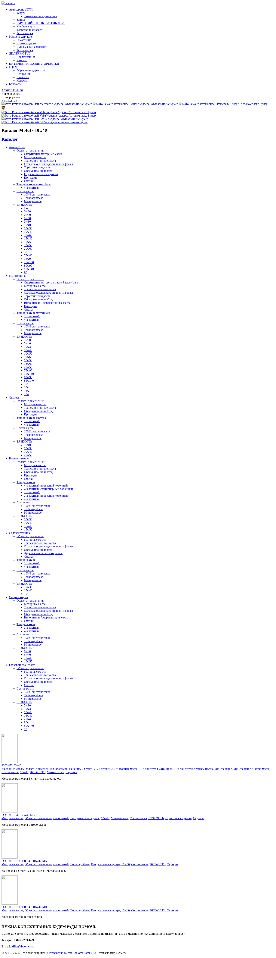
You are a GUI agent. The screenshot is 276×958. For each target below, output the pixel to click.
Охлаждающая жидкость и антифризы (48, 164)
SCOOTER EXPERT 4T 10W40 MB (24, 907)
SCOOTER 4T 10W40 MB (18, 814)
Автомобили (17, 147)
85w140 (29, 269)
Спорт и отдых (18, 597)
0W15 (27, 208)
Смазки (29, 181)
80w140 (29, 725)
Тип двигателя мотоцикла (33, 313)
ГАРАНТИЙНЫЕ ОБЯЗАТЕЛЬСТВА (41, 23)
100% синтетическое (37, 194)
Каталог (22, 60)
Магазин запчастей (21, 36)
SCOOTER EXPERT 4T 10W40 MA (24, 861)
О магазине (24, 40)
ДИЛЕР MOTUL (20, 53)
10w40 (28, 231)
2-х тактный (32, 316)
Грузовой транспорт (22, 664)
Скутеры (14, 397)
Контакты (15, 84)
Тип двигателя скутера (31, 417)
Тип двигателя (26, 482)
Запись (21, 19)
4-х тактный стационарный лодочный (48, 488)
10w (26, 387)
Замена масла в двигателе (40, 16)
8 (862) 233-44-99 (12, 90)
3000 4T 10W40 (11, 765)
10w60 (28, 235)
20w (26, 394)
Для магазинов (26, 56)
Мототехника (17, 275)
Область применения (30, 150)
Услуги (21, 12)
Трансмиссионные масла (40, 160)
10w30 (28, 228)
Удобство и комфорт (29, 29)
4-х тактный (32, 187)
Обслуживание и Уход (38, 170)
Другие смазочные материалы (43, 553)
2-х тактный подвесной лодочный (46, 495)
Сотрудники (24, 73)
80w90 (28, 265)
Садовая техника (20, 532)
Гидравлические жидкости (41, 174)
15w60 (28, 363)
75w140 (29, 262)
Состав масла (25, 191)
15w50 (28, 241)
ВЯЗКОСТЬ (24, 204)
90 (25, 272)
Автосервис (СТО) (21, 9)
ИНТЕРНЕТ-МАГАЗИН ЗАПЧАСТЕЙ (34, 63)
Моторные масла (35, 157)
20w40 (28, 719)
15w (26, 390)
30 (25, 252)
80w (26, 722)
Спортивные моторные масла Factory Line (51, 282)
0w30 (27, 214)
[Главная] (8, 3)
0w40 (27, 218)
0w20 (27, 211)
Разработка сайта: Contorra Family (70, 952)
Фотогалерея (25, 33)
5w (26, 384)
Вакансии (23, 77)
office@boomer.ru (22, 946)
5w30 (27, 221)
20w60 (28, 248)
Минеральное (32, 201)
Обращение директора (31, 70)
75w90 (28, 258)
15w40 (28, 238)
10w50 (28, 353)
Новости (22, 80)
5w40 (27, 225)
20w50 (28, 245)
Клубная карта (26, 26)
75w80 (28, 255)
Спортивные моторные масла (43, 153)
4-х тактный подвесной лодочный (46, 485)
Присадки (30, 177)
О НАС (13, 67)
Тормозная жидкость (37, 167)
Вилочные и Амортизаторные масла (47, 302)
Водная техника (19, 458)
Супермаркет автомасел (32, 46)
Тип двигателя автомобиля (34, 184)
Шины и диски (26, 43)
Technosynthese (33, 197)
